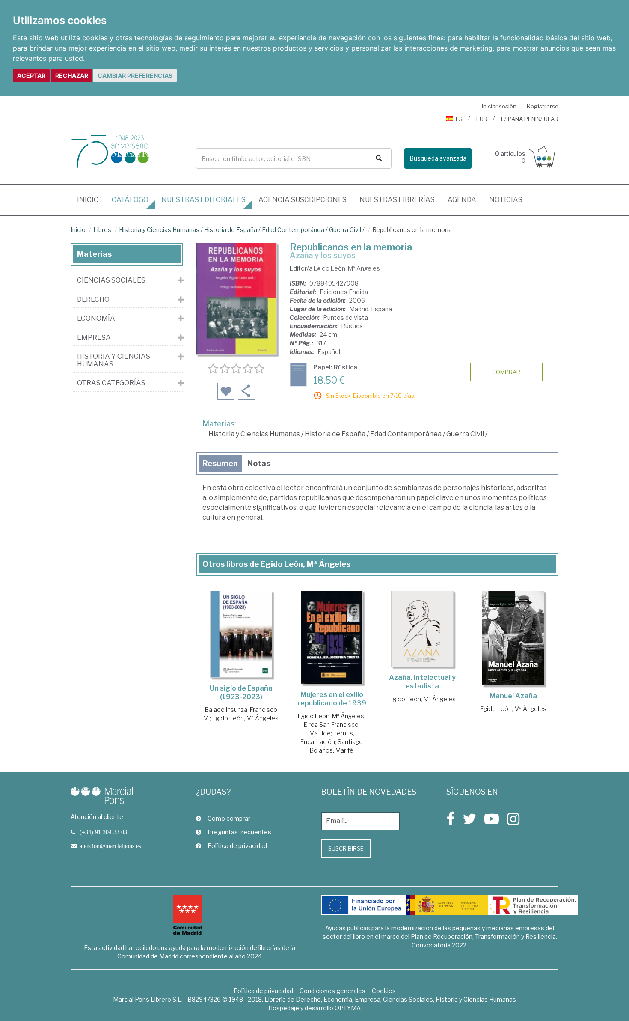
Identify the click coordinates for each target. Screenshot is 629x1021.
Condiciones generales (332, 990)
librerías (397, 200)
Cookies (384, 990)
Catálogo (130, 200)
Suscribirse (346, 848)
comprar (506, 372)
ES (459, 119)
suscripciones (302, 200)
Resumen (220, 463)
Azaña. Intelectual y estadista (422, 681)
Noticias (505, 200)
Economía (96, 318)
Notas (258, 463)
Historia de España (230, 229)
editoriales (203, 200)
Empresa (94, 338)
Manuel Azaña (513, 696)
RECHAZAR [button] (71, 75)
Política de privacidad (237, 845)
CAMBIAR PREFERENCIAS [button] (135, 75)
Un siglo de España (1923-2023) (241, 692)
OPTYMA (348, 1008)
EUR (481, 119)
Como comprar (229, 818)
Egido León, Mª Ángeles (347, 268)
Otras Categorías (111, 383)
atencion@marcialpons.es (110, 846)
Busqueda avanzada (437, 158)
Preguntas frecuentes (239, 832)
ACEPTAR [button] (31, 75)
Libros (102, 229)
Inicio (91, 199)
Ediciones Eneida (344, 291)
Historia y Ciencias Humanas (159, 229)
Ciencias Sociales (111, 280)
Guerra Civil (345, 229)
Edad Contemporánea (293, 229)
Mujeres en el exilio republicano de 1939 (331, 699)
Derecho (93, 300)
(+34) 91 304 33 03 (103, 832)
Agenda (462, 200)
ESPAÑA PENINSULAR (529, 119)
